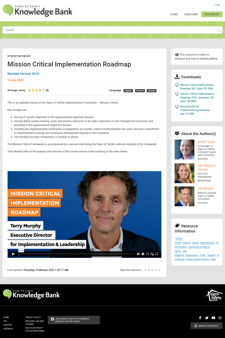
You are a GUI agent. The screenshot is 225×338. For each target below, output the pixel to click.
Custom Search (219, 30)
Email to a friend (177, 54)
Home (6, 317)
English (195, 242)
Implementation (207, 242)
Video (213, 259)
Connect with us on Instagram (219, 319)
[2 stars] (149, 270)
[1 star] (145, 270)
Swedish (211, 255)
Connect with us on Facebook (199, 319)
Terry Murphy (205, 188)
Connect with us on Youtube (212, 319)
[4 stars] (156, 270)
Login (217, 4)
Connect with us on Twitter (206, 319)
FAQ (5, 321)
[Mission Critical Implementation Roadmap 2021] (177, 85)
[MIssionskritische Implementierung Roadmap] (177, 107)
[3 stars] (153, 270)
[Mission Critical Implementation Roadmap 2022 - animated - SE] (177, 94)
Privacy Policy (33, 317)
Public (203, 255)
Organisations (191, 255)
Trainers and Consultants (197, 259)
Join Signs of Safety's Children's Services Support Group (72, 320)
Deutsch (186, 242)
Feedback (8, 328)
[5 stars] (159, 270)
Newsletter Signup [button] (208, 325)
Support (7, 324)
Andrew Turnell (206, 141)
